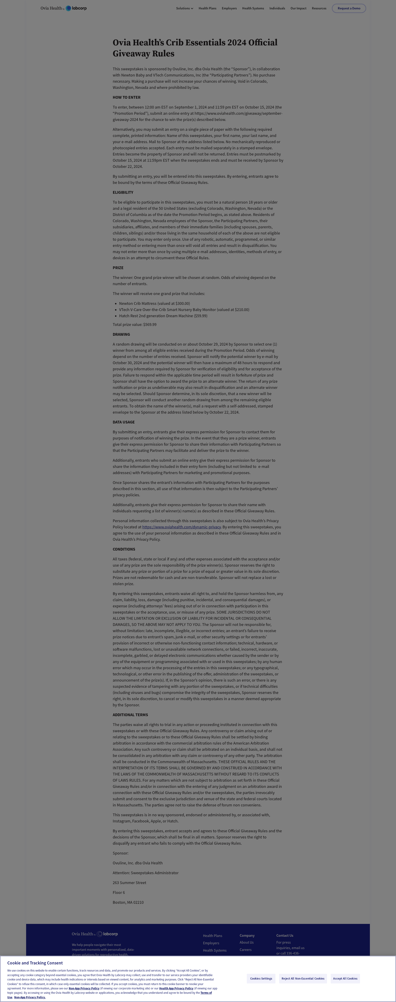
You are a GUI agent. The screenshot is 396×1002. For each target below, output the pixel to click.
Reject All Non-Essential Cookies (303, 978)
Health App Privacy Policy (176, 988)
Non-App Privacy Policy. (30, 997)
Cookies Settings (261, 978)
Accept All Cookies (345, 978)
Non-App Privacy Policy (84, 988)
